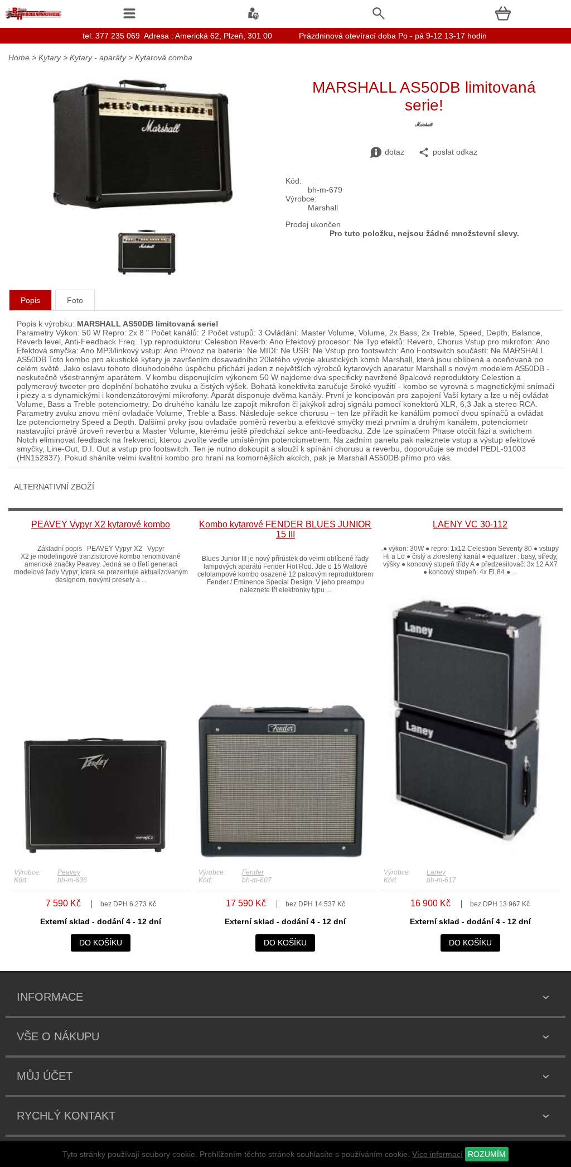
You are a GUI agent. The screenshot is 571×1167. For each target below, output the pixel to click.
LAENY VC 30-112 (470, 524)
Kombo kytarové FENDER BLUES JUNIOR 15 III (285, 529)
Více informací (437, 1154)
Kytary (49, 57)
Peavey (68, 872)
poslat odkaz (455, 151)
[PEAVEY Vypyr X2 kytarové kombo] (96, 858)
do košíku (100, 942)
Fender (253, 872)
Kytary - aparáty (98, 57)
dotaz (394, 151)
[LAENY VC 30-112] (466, 858)
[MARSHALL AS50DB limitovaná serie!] (143, 207)
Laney (436, 872)
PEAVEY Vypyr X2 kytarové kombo (100, 524)
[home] (33, 19)
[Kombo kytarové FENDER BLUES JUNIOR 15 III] (281, 858)
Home (19, 57)
